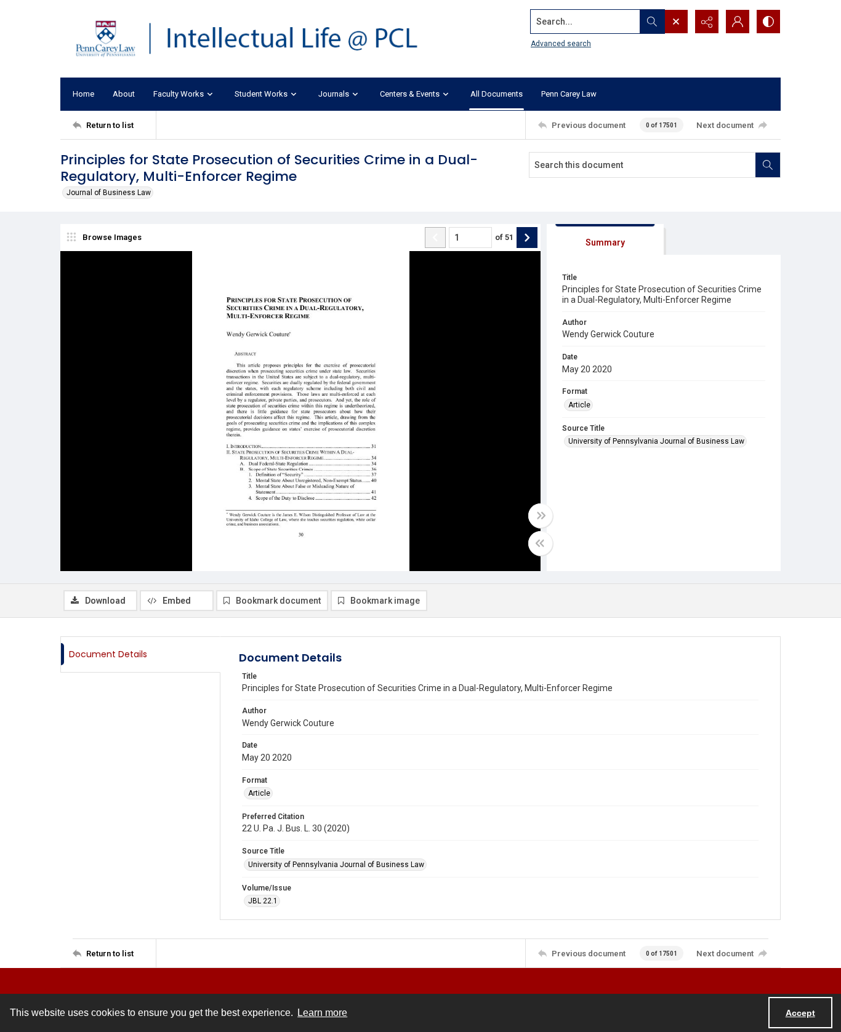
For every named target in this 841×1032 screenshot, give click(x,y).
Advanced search (561, 43)
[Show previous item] (435, 237)
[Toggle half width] (540, 543)
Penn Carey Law (569, 93)
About (124, 93)
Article (579, 405)
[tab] (605, 239)
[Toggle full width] (540, 515)
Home (83, 93)
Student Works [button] (261, 93)
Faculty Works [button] (178, 93)
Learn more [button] (322, 1012)
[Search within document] (767, 165)
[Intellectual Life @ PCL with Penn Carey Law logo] (257, 38)
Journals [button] (333, 93)
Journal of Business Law (108, 192)
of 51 (504, 237)
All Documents (496, 93)
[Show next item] (527, 237)
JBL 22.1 (263, 901)
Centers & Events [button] (410, 93)
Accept (800, 1013)
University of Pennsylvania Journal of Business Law (656, 441)
